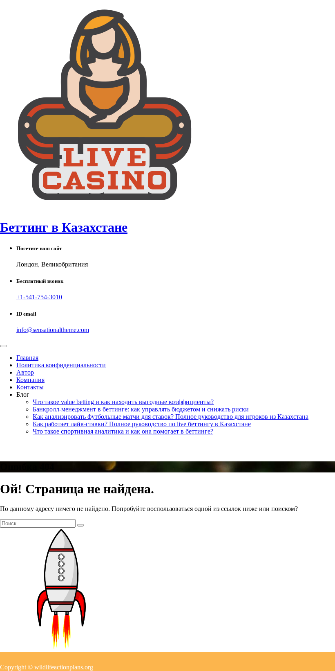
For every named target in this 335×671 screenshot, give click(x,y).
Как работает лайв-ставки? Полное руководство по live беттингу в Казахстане (142, 423)
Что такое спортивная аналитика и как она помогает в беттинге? (123, 431)
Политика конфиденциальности (61, 364)
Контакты (30, 387)
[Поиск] (80, 525)
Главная (27, 357)
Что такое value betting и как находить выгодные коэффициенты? (123, 401)
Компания (30, 379)
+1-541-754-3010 (39, 297)
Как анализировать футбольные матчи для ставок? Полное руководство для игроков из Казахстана (170, 416)
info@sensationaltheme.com (52, 329)
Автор (25, 372)
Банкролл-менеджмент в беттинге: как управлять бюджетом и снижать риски (141, 409)
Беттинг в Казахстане (63, 227)
